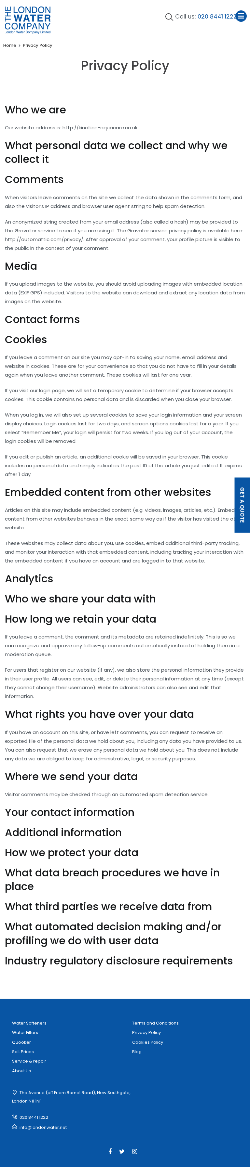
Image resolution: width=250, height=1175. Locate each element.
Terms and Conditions (155, 1023)
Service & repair (29, 1061)
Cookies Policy (147, 1042)
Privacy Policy (146, 1032)
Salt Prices (23, 1052)
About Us (21, 1071)
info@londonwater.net (43, 1127)
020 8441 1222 (217, 16)
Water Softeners (29, 1023)
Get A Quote (242, 505)
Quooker (21, 1042)
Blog (137, 1052)
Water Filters (25, 1032)
